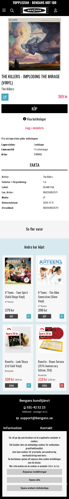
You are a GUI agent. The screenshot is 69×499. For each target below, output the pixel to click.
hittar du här (53, 466)
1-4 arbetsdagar (41, 149)
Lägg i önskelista (34, 128)
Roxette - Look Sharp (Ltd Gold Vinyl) (16, 364)
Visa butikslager (36, 119)
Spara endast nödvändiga (34, 488)
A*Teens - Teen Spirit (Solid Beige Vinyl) (16, 294)
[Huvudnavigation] (4, 10)
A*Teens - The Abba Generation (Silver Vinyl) (48, 296)
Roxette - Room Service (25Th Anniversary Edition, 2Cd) (51, 366)
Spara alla (34, 480)
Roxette (9, 371)
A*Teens (9, 301)
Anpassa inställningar (35, 471)
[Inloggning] (55, 11)
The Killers (7, 89)
